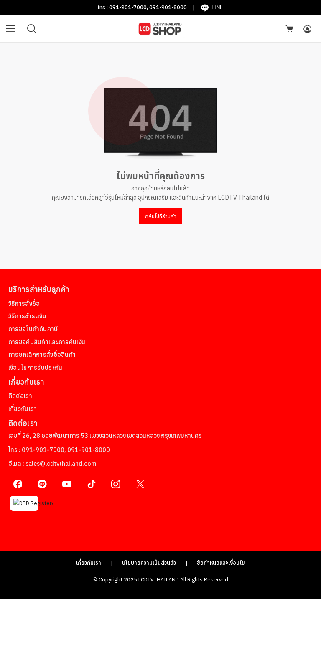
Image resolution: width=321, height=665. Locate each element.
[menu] (10, 28)
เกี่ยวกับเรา (88, 562)
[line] (42, 484)
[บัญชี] (307, 28)
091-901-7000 (128, 7)
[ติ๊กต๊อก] (91, 484)
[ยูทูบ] (66, 484)
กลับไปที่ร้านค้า (160, 216)
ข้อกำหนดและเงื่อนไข (221, 562)
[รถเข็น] (289, 28)
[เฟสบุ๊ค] (17, 484)
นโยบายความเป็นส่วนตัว (149, 562)
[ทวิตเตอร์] (140, 484)
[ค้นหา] (31, 28)
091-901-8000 (168, 7)
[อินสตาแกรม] (116, 484)
